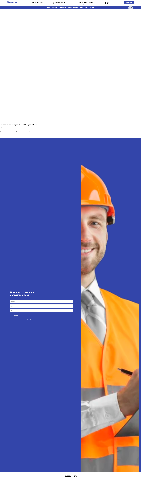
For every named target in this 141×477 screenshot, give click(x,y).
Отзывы (86, 7)
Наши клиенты (62, 7)
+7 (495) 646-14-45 (37, 2)
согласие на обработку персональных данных (30, 319)
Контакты (92, 7)
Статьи (81, 7)
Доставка (75, 7)
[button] (129, 2)
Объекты (69, 7)
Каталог (48, 7)
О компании (54, 7)
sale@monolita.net (60, 2)
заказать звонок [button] (36, 4)
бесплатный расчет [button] (60, 4)
